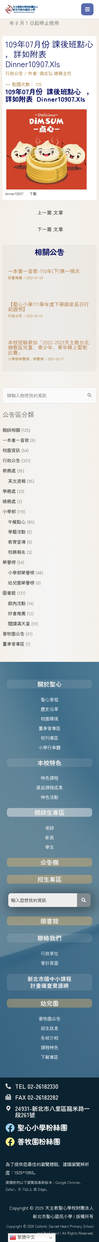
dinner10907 (14, 193)
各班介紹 (49, 1037)
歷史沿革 (49, 709)
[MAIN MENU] (87, 9)
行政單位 (49, 953)
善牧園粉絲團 (38, 1141)
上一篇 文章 (50, 212)
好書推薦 (17, 613)
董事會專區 (13, 643)
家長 (49, 837)
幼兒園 (49, 1003)
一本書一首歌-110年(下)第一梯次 (44, 270)
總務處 (9, 501)
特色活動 (49, 797)
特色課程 (49, 778)
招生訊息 (49, 1028)
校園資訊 (11, 450)
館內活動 (17, 603)
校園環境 (49, 718)
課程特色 (49, 1047)
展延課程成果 (49, 787)
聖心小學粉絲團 (42, 1127)
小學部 (9, 511)
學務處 (9, 491)
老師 (49, 827)
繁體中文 (25, 1237)
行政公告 (11, 460)
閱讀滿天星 (19, 623)
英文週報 (17, 481)
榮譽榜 (9, 562)
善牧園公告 (13, 633)
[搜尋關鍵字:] (49, 395)
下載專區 (49, 1057)
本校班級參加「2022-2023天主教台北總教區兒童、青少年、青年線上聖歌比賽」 (48, 347)
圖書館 (9, 592)
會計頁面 (49, 963)
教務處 (9, 470)
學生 (49, 847)
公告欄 (49, 862)
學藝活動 (17, 531)
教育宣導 (17, 541)
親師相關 (11, 430)
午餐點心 (17, 521)
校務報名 (17, 552)
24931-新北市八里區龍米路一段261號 (52, 1111)
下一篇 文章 (50, 229)
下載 (33, 193)
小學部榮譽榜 (21, 572)
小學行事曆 (49, 747)
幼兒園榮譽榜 (21, 582)
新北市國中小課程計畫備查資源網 (50, 982)
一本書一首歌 (15, 440)
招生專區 (49, 879)
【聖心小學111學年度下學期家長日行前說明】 (48, 306)
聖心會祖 (49, 699)
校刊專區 (49, 738)
